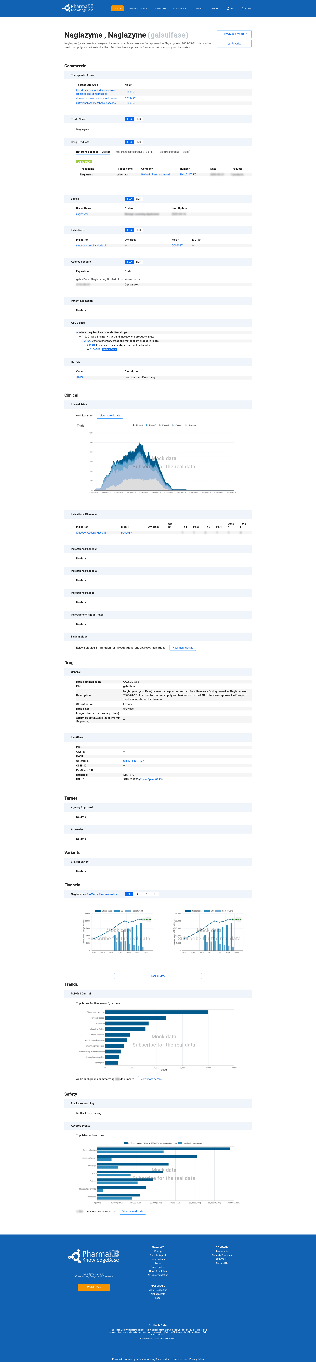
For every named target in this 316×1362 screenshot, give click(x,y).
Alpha (117, 8)
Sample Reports (137, 8)
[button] (234, 34)
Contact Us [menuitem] (222, 1263)
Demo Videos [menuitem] (158, 1259)
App (231, 8)
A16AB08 (95, 349)
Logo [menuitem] (157, 1298)
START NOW (94, 1287)
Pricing (215, 8)
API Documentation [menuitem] (158, 1275)
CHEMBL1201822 (133, 761)
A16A (87, 340)
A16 (84, 336)
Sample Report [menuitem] (158, 1255)
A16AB (91, 345)
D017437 (130, 98)
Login (247, 8)
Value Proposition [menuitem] (158, 1290)
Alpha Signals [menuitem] (158, 1294)
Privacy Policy (196, 1359)
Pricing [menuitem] (158, 1251)
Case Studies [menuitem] (158, 1267)
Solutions (160, 8)
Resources (179, 8)
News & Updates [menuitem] (158, 1271)
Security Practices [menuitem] (222, 1255)
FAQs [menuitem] (158, 1263)
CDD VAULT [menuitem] (222, 1259)
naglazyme (82, 214)
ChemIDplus (147, 779)
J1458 (80, 377)
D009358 (130, 92)
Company (198, 8)
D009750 (130, 103)
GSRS (158, 779)
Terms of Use (179, 1359)
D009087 (177, 245)
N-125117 (186, 174)
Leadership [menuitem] (222, 1251)
